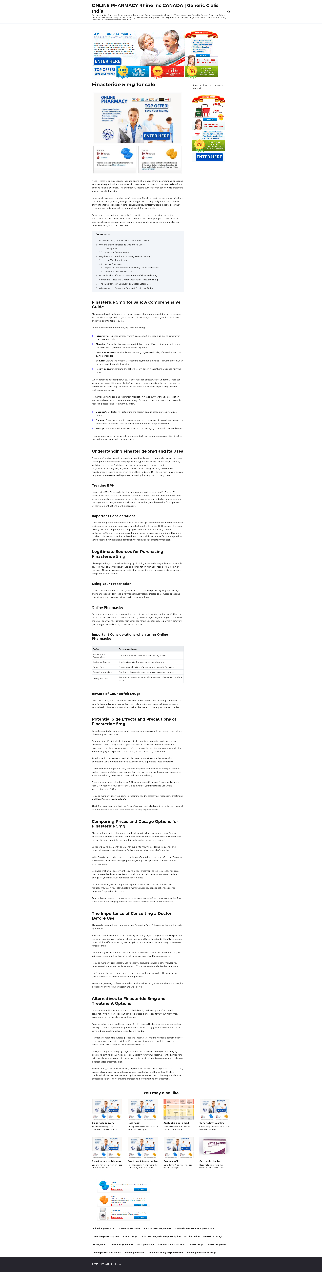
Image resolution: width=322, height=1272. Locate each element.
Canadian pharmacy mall (105, 1236)
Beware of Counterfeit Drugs (118, 271)
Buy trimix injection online (143, 1161)
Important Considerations (117, 252)
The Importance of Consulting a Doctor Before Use (125, 284)
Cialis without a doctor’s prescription (195, 1228)
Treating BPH (111, 248)
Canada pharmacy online (157, 1228)
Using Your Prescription (116, 260)
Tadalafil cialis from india (171, 1244)
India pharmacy (145, 1244)
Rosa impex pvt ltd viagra (107, 1161)
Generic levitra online (212, 1123)
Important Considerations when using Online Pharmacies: (132, 267)
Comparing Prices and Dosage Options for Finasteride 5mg (128, 280)
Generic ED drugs (213, 1236)
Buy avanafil (171, 1161)
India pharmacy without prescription (161, 1236)
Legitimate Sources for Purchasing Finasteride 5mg (125, 256)
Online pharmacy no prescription (166, 1252)
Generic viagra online (121, 1244)
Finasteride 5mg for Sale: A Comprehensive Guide (124, 240)
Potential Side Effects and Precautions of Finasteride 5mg (128, 275)
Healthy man (99, 1244)
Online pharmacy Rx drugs (201, 1252)
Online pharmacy (134, 1252)
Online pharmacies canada (107, 1252)
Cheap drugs (130, 1236)
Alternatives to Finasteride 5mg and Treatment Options (127, 288)
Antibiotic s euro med (176, 1123)
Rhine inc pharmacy (103, 1228)
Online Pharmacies (113, 264)
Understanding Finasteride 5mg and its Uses (121, 245)
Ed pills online (192, 1236)
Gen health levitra (209, 1161)
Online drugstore (216, 1244)
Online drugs (196, 1244)
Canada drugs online (129, 1228)
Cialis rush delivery (103, 1123)
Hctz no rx (133, 1123)
